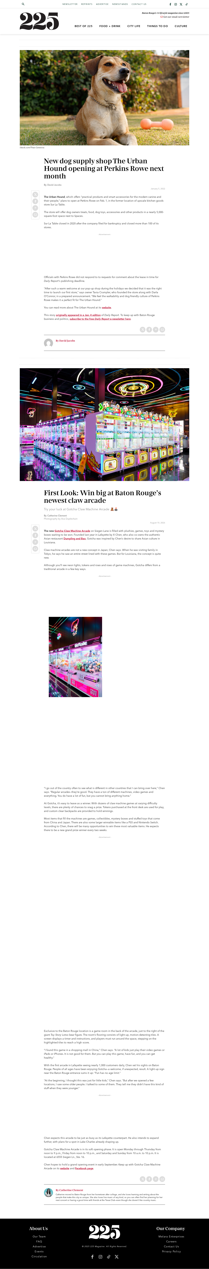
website (106, 307)
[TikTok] (108, 1257)
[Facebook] (170, 4)
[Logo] (41, 21)
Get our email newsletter (176, 17)
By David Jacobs (65, 341)
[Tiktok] (186, 4)
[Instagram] (175, 4)
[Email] (35, 215)
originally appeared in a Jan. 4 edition (78, 315)
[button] (37, 4)
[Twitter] (181, 4)
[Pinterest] (35, 208)
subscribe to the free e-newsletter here (100, 319)
